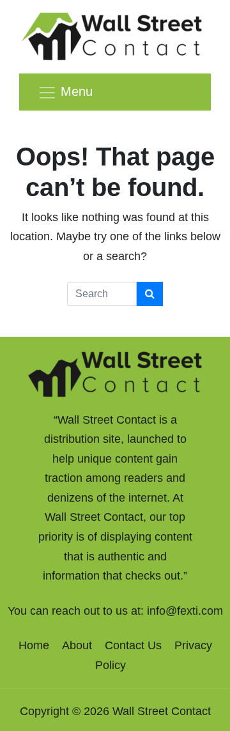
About (77, 645)
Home (34, 645)
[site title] (115, 372)
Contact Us (133, 645)
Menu (77, 91)
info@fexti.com (185, 610)
